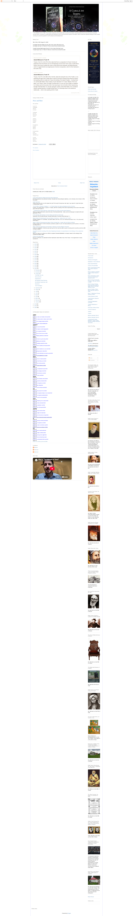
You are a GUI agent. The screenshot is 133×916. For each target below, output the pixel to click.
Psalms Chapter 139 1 (37, 223)
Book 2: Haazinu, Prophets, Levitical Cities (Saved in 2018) (94, 272)
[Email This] (49, 144)
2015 (35, 263)
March (37, 298)
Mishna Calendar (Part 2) (93, 317)
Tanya (94, 237)
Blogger (69, 913)
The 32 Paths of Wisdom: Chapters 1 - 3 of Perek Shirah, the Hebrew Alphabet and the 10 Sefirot (54, 206)
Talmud (89, 311)
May (36, 294)
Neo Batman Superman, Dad (41, 282)
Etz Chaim (94, 245)
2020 (35, 254)
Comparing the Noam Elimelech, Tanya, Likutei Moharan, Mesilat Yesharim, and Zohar (94, 321)
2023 (35, 249)
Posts (91, 357)
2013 (35, 266)
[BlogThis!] (51, 144)
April (36, 296)
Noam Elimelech (94, 235)
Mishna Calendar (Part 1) (93, 315)
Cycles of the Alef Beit (93, 265)
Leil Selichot (90, 343)
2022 (35, 251)
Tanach (89, 313)
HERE (53, 191)
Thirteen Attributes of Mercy (92, 305)
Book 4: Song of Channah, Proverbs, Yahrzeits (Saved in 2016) (94, 281)
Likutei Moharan (94, 239)
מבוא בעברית (90, 255)
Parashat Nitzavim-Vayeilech (93, 346)
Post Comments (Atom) (62, 186)
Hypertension (38, 278)
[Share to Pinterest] (55, 144)
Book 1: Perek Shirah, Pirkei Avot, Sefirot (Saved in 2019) (94, 268)
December (37, 270)
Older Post (82, 182)
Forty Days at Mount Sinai (93, 307)
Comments (92, 360)
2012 (35, 268)
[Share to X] (52, 144)
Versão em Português (92, 259)
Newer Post (36, 182)
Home (59, 182)
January (37, 301)
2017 (35, 259)
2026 (35, 244)
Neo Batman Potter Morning (41, 280)
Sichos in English (94, 247)
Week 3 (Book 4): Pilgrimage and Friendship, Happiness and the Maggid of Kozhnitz (51, 226)
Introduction (90, 257)
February (37, 300)
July (36, 291)
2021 (35, 252)
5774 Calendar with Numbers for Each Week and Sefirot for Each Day (48, 214)
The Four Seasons (92, 309)
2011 (35, 304)
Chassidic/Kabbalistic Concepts (92, 302)
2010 (35, 305)
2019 (35, 256)
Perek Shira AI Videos (92, 91)
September (37, 287)
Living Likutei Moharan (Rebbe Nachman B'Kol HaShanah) (45, 197)
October (37, 273)
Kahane (36, 447)
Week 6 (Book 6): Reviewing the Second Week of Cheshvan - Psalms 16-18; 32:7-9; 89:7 (52, 218)
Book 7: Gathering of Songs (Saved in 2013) (94, 294)
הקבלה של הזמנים (36, 202)
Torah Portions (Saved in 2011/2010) (93, 299)
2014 (35, 265)
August (37, 289)
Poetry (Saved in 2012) (93, 296)
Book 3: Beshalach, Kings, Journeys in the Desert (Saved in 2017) (93, 276)
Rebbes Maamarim (94, 243)
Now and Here (38, 276)
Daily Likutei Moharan (92, 263)
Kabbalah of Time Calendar (94, 261)
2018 (35, 258)
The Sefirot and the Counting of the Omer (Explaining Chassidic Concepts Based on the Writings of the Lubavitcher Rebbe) (58, 231)
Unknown (36, 449)
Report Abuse (91, 896)
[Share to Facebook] (53, 144)
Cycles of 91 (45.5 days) (38, 236)
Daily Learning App (92, 89)
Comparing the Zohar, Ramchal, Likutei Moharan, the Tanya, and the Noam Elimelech (52, 210)
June (36, 293)
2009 (35, 307)
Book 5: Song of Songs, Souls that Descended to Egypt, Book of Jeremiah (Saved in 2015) (93, 285)
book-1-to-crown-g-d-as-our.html (40, 441)
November (37, 271)
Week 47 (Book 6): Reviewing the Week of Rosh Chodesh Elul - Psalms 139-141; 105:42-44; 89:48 (54, 222)
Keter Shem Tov (94, 233)
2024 (35, 247)
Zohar (94, 241)
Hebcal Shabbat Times (94, 350)
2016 (35, 261)
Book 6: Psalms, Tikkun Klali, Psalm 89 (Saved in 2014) (93, 290)
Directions (37, 283)
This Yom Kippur (38, 285)
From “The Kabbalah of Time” (94, 81)
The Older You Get (39, 275)
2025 (35, 245)
